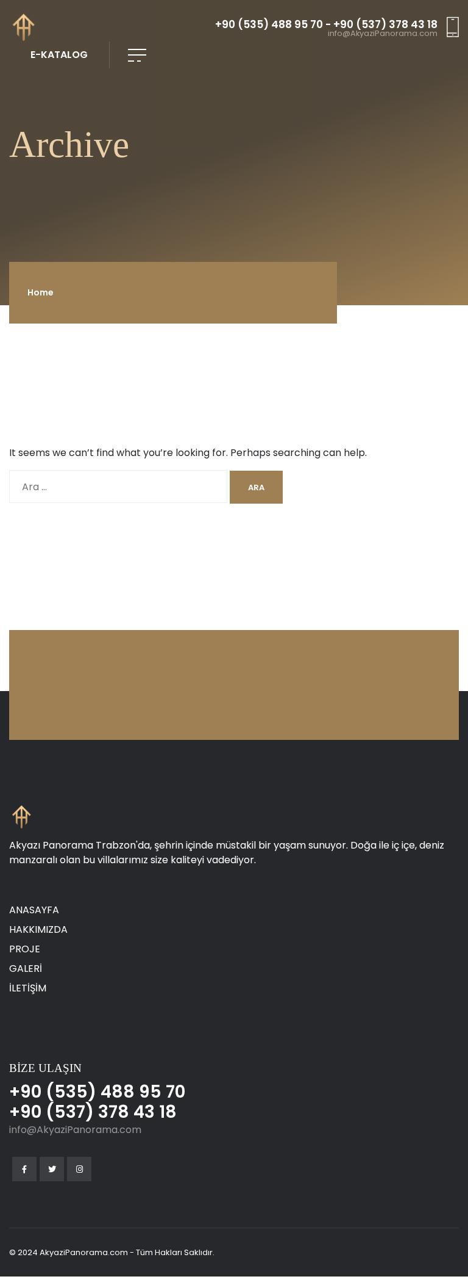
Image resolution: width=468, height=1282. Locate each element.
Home (40, 292)
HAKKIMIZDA (38, 929)
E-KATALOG (59, 55)
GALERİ (25, 969)
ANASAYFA (34, 910)
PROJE (24, 949)
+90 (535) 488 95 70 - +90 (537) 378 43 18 (326, 25)
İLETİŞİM (27, 988)
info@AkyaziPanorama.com (383, 34)
